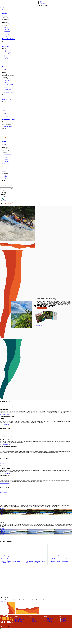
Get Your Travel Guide (38, 325)
